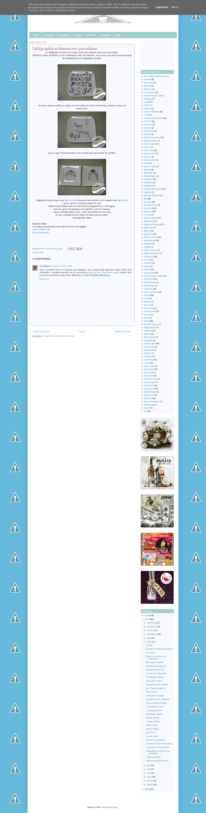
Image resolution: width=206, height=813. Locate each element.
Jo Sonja (147, 202)
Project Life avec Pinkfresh (158, 699)
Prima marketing (151, 292)
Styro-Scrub (149, 347)
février (150, 780)
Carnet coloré (152, 736)
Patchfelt (148, 263)
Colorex (147, 108)
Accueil (82, 331)
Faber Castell (149, 144)
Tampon (147, 353)
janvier (150, 784)
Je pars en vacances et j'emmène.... (156, 657)
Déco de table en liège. (156, 703)
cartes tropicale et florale (157, 760)
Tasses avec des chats (156, 673)
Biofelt (147, 86)
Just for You (151, 732)
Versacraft (148, 372)
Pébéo (41, 252)
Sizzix (146, 321)
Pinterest (91, 35)
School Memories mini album (159, 743)
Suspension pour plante (157, 684)
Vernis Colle (149, 366)
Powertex (148, 289)
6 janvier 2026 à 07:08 (62, 266)
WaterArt (148, 398)
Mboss (147, 231)
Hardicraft (148, 182)
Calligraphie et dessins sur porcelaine (158, 752)
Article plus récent (41, 331)
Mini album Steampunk (156, 666)
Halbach (147, 179)
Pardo (146, 260)
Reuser (147, 305)
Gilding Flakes (150, 176)
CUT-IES (147, 121)
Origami (147, 247)
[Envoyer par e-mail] (69, 248)
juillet (149, 642)
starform (148, 330)
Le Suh (147, 215)
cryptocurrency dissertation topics (103, 272)
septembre (152, 634)
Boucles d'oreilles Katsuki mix (159, 649)
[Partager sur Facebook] (77, 248)
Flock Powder (150, 160)
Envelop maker (150, 140)
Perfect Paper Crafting (154, 276)
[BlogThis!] (72, 248)
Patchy (147, 266)
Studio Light (149, 343)
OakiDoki (148, 243)
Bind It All (148, 82)
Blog (118, 35)
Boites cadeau (152, 729)
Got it (174, 7)
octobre (150, 630)
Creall (146, 115)
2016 (147, 789)
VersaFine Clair (150, 379)
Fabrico (147, 147)
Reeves (147, 301)
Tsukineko (148, 359)
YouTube (78, 35)
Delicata (147, 127)
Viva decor (148, 388)
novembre (152, 626)
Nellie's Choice (150, 237)
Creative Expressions (153, 118)
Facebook (64, 35)
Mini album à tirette (154, 662)
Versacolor (149, 369)
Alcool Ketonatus (40, 232)
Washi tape (149, 395)
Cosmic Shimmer (151, 111)
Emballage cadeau (154, 714)
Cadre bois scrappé (155, 695)
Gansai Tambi (150, 166)
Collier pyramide (153, 757)
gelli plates (149, 173)
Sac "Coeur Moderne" (156, 688)
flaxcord (147, 157)
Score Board (149, 311)
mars (149, 777)
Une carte (150, 652)
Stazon (147, 334)
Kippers (147, 211)
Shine (146, 318)
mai (149, 769)
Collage (147, 99)
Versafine (148, 376)
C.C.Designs (149, 92)
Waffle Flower (150, 392)
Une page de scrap (154, 706)
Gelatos (147, 169)
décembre (152, 622)
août (149, 638)
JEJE (145, 198)
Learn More (161, 7)
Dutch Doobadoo (151, 137)
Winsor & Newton (152, 401)
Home (36, 35)
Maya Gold (148, 227)
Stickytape (148, 340)
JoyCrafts (148, 208)
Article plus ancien (122, 331)
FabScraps (148, 150)
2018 (147, 615)
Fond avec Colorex (154, 681)
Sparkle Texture (151, 324)
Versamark (149, 385)
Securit (147, 314)
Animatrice (49, 35)
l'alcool (72, 200)
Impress (147, 192)
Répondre (44, 279)
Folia (146, 163)
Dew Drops (149, 131)
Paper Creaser (150, 250)
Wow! (146, 408)
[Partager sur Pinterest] (80, 248)
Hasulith (147, 185)
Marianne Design (151, 224)
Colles (146, 105)
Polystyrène (149, 285)
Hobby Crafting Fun (152, 189)
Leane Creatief (150, 218)
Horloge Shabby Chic (155, 669)
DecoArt (147, 124)
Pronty (147, 295)
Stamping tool (150, 327)
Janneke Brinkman (152, 195)
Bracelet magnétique (155, 740)
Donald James (46, 266)
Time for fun (151, 692)
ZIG (145, 411)
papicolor (148, 256)
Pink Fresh (148, 279)
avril (149, 773)
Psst (146, 298)
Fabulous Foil (150, 153)
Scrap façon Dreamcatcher (158, 747)
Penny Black (149, 273)
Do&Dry (147, 134)
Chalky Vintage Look (153, 95)
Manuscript (149, 221)
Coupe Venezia (153, 721)
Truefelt (147, 356)
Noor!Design (149, 240)
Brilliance (148, 89)
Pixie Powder (150, 282)
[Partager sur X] (75, 248)
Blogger (114, 807)
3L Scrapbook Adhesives (155, 76)
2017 (147, 619)
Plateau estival (152, 717)
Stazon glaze (149, 337)
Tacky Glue (148, 350)
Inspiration (106, 35)
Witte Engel (149, 405)
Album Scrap (151, 725)
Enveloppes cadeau (155, 677)
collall (146, 102)
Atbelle (147, 79)
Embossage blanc (154, 710)
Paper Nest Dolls (151, 253)
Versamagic (149, 382)
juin (149, 765)
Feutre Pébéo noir (41, 229)
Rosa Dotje (149, 308)
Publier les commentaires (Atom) (59, 336)
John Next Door (151, 205)
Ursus (146, 363)
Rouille (149, 645)
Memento (148, 234)
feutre (124, 200)
